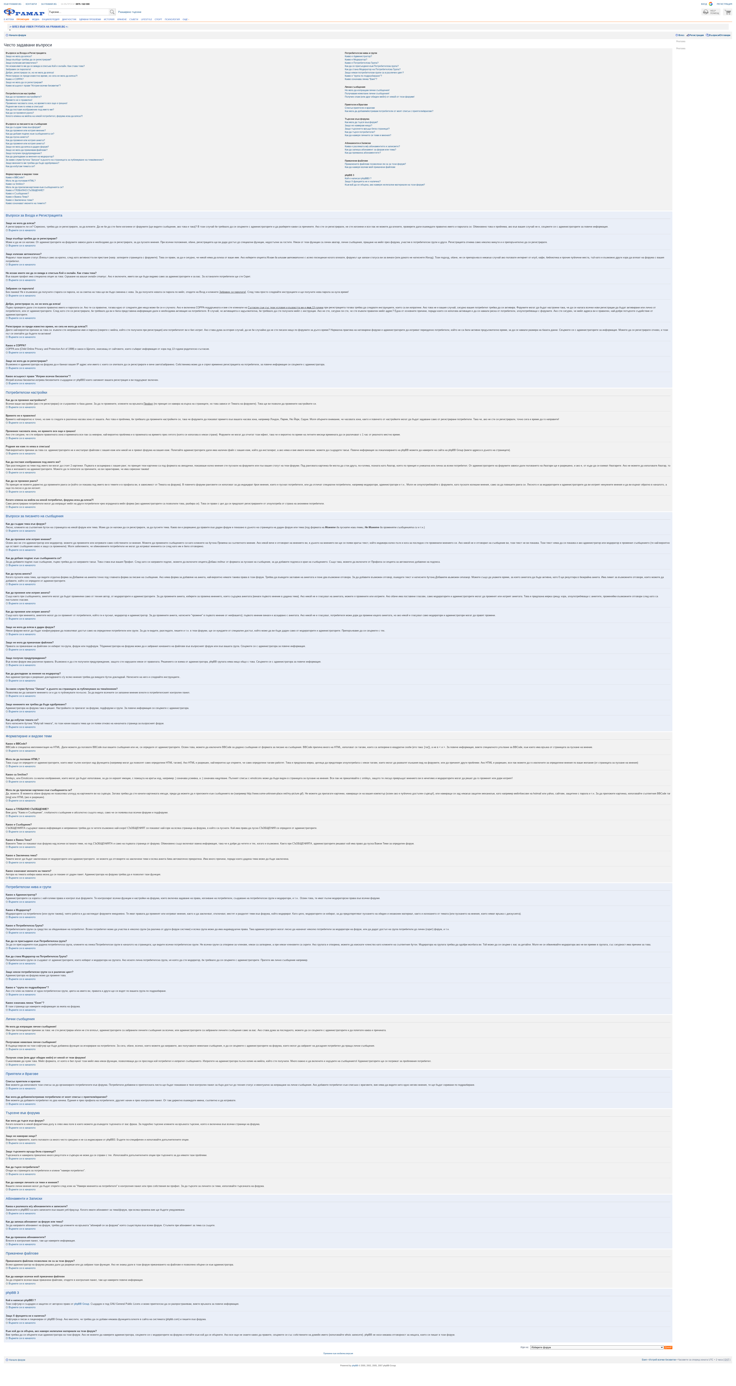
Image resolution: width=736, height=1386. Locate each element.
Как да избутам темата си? (20, 166)
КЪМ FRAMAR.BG (12, 4)
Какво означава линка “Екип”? (361, 79)
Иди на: (525, 1347)
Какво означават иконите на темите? (26, 203)
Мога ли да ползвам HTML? (21, 180)
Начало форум (17, 35)
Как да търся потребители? (360, 132)
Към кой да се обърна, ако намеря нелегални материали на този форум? (385, 184)
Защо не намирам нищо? (358, 125)
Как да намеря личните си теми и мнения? (368, 135)
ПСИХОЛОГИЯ (172, 19)
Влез (681, 35)
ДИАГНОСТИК (69, 19)
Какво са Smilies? (15, 184)
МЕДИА (35, 19)
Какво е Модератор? (356, 59)
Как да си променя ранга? (20, 113)
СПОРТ (158, 19)
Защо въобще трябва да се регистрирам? (28, 59)
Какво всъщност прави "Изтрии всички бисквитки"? (33, 85)
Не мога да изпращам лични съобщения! (367, 90)
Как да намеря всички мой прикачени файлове (370, 167)
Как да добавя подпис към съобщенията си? (30, 133)
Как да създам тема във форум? (23, 127)
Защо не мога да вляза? (19, 56)
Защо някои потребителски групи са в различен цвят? (374, 72)
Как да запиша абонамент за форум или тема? (370, 149)
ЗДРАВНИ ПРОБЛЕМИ (90, 19)
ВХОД (704, 4)
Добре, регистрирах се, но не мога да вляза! (30, 72)
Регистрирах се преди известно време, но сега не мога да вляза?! (41, 76)
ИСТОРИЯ (109, 19)
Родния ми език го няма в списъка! (24, 106)
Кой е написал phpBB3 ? (358, 178)
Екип (644, 1359)
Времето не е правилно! (19, 100)
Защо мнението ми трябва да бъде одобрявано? (32, 163)
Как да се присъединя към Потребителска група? (372, 66)
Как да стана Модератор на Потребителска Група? (373, 69)
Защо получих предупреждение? (24, 153)
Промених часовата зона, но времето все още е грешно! (36, 103)
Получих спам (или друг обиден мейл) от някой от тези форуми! (379, 96)
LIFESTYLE (146, 19)
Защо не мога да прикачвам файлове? (27, 150)
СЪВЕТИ (133, 19)
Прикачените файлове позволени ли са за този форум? (375, 164)
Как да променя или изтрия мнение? (26, 130)
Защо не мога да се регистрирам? (24, 82)
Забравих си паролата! (18, 69)
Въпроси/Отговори (719, 35)
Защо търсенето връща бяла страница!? (367, 128)
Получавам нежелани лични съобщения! (367, 93)
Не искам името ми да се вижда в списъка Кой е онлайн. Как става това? (45, 66)
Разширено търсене (129, 12)
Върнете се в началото (22, 230)
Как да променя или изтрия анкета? (25, 140)
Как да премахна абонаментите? (363, 152)
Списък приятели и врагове (360, 108)
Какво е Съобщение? (17, 193)
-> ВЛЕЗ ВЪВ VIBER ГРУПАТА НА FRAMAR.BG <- (38, 26)
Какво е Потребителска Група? (362, 63)
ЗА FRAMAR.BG (49, 4)
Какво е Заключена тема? (20, 200)
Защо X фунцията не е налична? (363, 181)
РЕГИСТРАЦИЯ (724, 4)
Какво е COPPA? (15, 79)
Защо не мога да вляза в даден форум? (27, 146)
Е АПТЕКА (9, 19)
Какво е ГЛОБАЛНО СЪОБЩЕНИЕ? (25, 190)
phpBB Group (81, 1303)
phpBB (355, 1365)
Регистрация (696, 35)
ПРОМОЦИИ (22, 19)
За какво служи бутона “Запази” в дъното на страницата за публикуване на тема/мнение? (55, 159)
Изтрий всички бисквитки (662, 1359)
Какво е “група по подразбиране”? (363, 76)
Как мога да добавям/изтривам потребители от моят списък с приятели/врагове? (389, 111)
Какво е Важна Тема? (17, 196)
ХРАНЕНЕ (122, 19)
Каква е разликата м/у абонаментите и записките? (372, 146)
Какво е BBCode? (15, 177)
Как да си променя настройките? (24, 96)
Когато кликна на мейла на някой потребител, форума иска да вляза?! (44, 116)
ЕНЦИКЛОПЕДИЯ (50, 19)
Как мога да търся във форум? (361, 122)
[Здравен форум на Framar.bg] (24, 12)
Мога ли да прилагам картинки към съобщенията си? (35, 187)
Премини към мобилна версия (338, 1353)
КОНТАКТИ (31, 4)
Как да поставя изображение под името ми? (30, 109)
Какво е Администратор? (358, 56)
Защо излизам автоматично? (22, 63)
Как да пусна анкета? (17, 137)
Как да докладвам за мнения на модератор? (30, 156)
